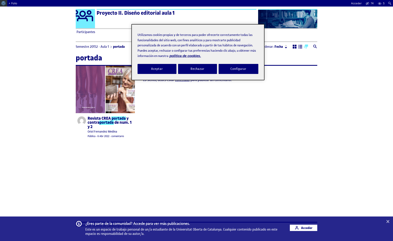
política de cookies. (185, 56)
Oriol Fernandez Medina (102, 132)
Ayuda (243, 32)
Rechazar (197, 69)
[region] (197, 52)
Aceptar (157, 69)
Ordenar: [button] (272, 46)
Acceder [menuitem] (356, 3)
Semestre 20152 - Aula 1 (92, 46)
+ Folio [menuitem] (13, 3)
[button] (295, 47)
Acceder (306, 228)
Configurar (238, 69)
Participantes (86, 32)
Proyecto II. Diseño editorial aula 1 (136, 13)
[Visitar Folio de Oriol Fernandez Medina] (81, 120)
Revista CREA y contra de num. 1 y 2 (110, 122)
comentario (117, 136)
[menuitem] (3, 3)
